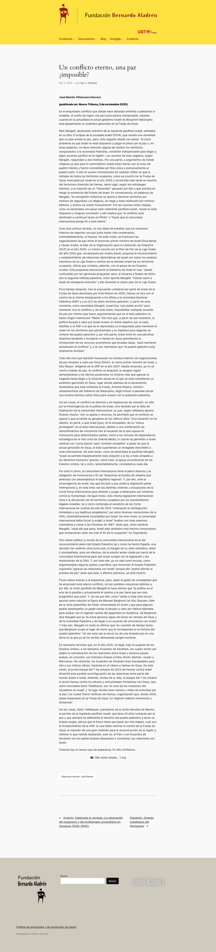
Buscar (64, 876)
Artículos (92, 83)
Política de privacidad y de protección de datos (46, 927)
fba (82, 83)
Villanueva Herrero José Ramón (77, 776)
